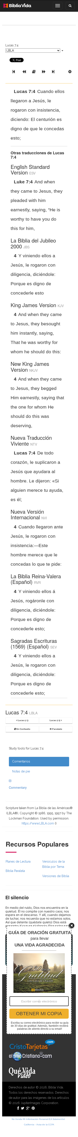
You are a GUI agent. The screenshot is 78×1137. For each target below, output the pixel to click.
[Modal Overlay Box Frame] (39, 980)
